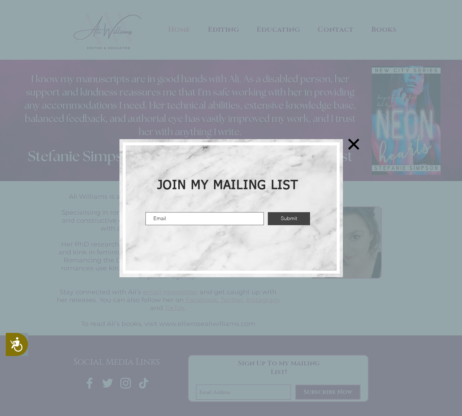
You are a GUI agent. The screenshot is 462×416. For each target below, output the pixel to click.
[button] (353, 144)
